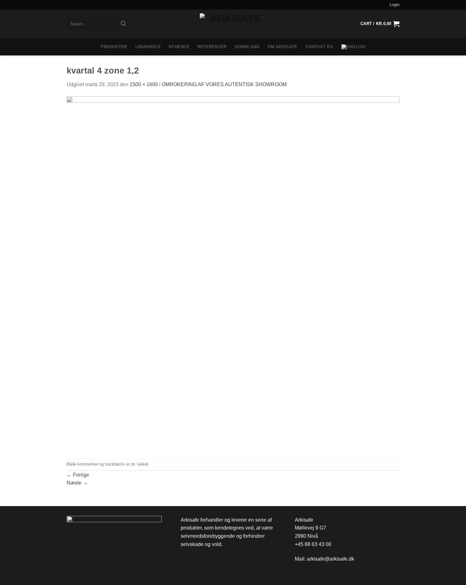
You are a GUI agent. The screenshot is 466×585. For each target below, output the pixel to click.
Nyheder (179, 46)
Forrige (78, 475)
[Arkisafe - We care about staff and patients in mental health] (233, 24)
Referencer (212, 46)
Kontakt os (319, 46)
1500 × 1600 (144, 84)
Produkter (113, 46)
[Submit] (123, 24)
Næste (77, 482)
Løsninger (147, 46)
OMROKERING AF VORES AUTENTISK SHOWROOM (224, 84)
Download (247, 46)
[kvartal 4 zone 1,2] (233, 273)
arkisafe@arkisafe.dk (330, 559)
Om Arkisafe (282, 46)
